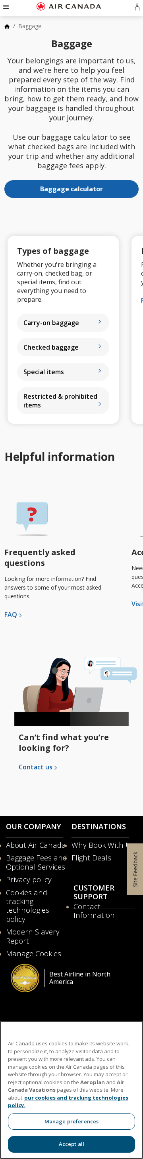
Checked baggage (51, 347)
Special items (43, 371)
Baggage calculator (71, 189)
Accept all (71, 1144)
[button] (5, 6)
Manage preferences (71, 1121)
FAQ (10, 614)
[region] (71, 1090)
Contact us (35, 767)
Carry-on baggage (51, 322)
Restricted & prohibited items (60, 400)
